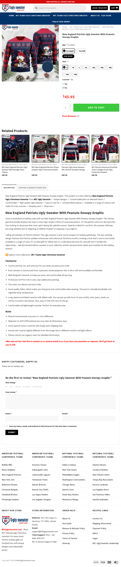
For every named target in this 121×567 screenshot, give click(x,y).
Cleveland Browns (9, 494)
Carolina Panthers (100, 469)
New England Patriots (11, 474)
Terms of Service (69, 538)
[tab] (9, 188)
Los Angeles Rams (101, 489)
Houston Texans (39, 464)
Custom (66, 79)
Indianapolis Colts (40, 469)
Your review (11, 392)
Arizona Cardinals (100, 484)
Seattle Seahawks (100, 499)
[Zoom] (5, 78)
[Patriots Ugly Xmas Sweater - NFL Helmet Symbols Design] (75, 148)
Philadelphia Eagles (70, 474)
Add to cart (96, 107)
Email (65, 413)
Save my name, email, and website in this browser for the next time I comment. (43, 426)
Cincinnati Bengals (10, 489)
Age (64, 45)
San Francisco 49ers (101, 494)
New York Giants (69, 469)
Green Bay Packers (70, 494)
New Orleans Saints (101, 474)
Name (8, 413)
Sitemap (66, 543)
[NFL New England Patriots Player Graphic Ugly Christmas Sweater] (45, 148)
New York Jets (8, 479)
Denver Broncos (39, 484)
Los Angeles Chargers (41, 499)
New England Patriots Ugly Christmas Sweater (88, 28)
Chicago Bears (68, 484)
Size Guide (106, 15)
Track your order (61, 21)
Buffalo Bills (7, 464)
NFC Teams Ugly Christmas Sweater (70, 15)
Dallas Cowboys (69, 464)
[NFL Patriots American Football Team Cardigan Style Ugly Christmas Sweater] (105, 148)
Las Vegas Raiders (40, 494)
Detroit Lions (68, 489)
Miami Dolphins (8, 469)
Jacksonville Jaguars (41, 474)
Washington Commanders (73, 479)
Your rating (10, 382)
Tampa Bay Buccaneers (103, 479)
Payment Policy (99, 528)
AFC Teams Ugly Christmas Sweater (33, 15)
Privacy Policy (68, 533)
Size (64, 61)
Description (9, 188)
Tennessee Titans (40, 479)
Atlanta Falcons (99, 464)
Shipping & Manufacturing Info (32, 188)
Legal (95, 538)
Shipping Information (102, 523)
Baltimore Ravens (9, 484)
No (66, 88)
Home (11, 15)
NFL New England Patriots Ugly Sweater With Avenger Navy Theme (15, 169)
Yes (66, 84)
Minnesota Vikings (70, 499)
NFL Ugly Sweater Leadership (106, 543)
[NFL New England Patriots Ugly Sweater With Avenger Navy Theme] (15, 148)
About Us (95, 15)
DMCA (95, 533)
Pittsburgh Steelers (10, 499)
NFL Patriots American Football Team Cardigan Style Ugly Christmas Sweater (104, 169)
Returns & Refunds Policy (73, 528)
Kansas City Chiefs (40, 489)
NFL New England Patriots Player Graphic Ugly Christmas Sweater (45, 168)
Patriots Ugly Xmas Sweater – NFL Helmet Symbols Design (74, 168)
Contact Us (97, 518)
